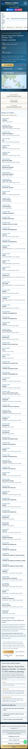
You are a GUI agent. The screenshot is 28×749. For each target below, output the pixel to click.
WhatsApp (20, 68)
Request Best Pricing (8, 651)
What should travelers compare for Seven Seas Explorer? (13, 714)
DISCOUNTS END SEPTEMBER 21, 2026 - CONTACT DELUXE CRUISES (14, 747)
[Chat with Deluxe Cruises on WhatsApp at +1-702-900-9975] (25, 742)
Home (8, 18)
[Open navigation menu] (25, 3)
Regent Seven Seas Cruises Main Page (19, 18)
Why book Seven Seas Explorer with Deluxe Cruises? (13, 709)
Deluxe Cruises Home (20, 655)
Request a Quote (20, 65)
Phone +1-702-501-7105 (19, 651)
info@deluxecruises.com (14, 736)
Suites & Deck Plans (8, 65)
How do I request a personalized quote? (13, 719)
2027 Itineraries (18, 27)
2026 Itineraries (10, 27)
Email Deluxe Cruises (7, 68)
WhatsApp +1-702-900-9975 (8, 656)
